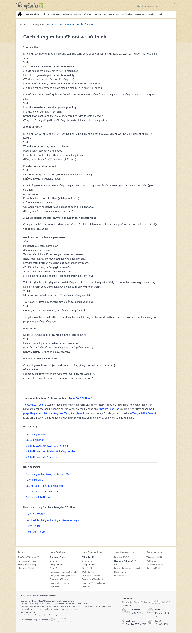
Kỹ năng (87, 14)
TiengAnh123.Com (80, 398)
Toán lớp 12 (87, 587)
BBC (116, 564)
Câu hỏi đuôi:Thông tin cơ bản (42, 491)
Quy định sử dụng (50, 615)
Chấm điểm (127, 14)
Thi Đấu (150, 14)
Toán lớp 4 (66, 583)
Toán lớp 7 (98, 575)
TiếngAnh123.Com (142, 413)
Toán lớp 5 (54, 587)
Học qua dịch (120, 572)
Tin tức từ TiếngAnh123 (28, 557)
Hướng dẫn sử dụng (27, 564)
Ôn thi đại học (88, 572)
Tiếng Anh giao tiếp (74, 413)
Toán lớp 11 (99, 583)
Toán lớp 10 (87, 583)
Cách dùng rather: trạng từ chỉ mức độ (47, 474)
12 (91, 568)
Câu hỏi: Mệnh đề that (38, 497)
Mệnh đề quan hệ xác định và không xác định (51, 451)
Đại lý (159, 14)
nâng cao (57, 413)
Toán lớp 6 (87, 575)
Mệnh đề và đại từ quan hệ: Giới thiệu (47, 445)
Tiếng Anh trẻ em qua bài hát (62, 575)
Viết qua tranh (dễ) (154, 557)
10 (83, 568)
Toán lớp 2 (66, 579)
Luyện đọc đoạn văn (155, 564)
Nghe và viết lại (153, 568)
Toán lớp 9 (98, 579)
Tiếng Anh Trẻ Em (35, 531)
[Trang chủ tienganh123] (19, 14)
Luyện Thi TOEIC (35, 514)
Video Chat (139, 14)
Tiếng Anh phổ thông (51, 14)
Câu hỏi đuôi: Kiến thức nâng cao (44, 485)
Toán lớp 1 (54, 579)
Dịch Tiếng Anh (121, 575)
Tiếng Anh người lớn (72, 14)
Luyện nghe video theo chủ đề (127, 568)
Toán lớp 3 (54, 583)
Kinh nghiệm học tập (27, 561)
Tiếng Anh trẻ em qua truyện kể (63, 572)
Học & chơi (114, 14)
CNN (134, 561)
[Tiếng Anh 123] (29, 5)
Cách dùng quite (35, 480)
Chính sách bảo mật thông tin (31, 615)
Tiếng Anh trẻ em (32, 14)
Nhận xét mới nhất (26, 568)
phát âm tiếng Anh (109, 409)
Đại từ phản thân (35, 439)
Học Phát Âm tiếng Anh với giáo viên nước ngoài (53, 520)
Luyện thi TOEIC (121, 557)
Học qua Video (100, 14)
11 (87, 568)
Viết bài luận (151, 561)
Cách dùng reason (36, 434)
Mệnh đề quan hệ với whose (41, 457)
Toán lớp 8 (87, 579)
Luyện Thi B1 (33, 526)
